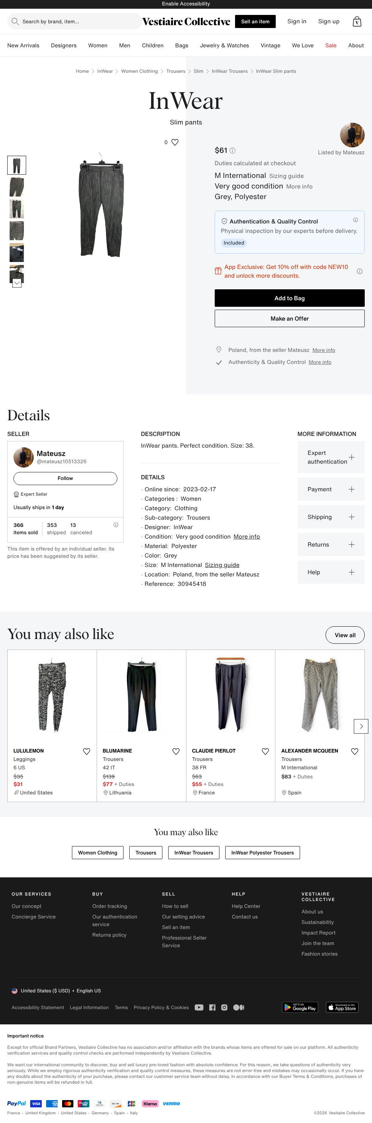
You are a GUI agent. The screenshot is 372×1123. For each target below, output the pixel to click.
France (13, 1113)
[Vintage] (286, 45)
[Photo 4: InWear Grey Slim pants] (16, 230)
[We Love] (320, 45)
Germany (100, 1113)
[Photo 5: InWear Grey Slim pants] (16, 252)
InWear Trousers (230, 71)
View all (345, 635)
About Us (360, 45)
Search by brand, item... (51, 21)
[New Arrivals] (45, 45)
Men (124, 45)
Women (98, 45)
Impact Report (319, 933)
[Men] (136, 45)
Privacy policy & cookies (161, 1007)
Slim (198, 71)
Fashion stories (319, 954)
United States (74, 1113)
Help (314, 572)
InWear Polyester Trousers (262, 853)
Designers (64, 45)
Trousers (176, 71)
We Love (303, 45)
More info (299, 186)
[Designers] (82, 45)
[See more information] (360, 271)
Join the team (318, 943)
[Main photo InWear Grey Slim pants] (16, 165)
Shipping (320, 516)
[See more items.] (16, 283)
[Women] (113, 45)
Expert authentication (327, 457)
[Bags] (194, 45)
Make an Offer (290, 318)
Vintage (270, 45)
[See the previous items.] (16, 155)
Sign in (297, 21)
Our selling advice (183, 917)
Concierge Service (34, 917)
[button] (357, 21)
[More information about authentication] (355, 219)
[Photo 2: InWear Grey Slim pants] (16, 187)
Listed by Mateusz (341, 152)
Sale (331, 45)
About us (312, 912)
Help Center (246, 906)
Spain (119, 1113)
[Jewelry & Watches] (255, 45)
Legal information (89, 1007)
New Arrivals (23, 45)
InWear (105, 71)
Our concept (26, 906)
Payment (320, 489)
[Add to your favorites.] (86, 751)
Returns (318, 544)
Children (153, 45)
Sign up (329, 21)
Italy (134, 1113)
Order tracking (109, 906)
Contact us (245, 917)
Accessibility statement (38, 1007)
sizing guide (286, 175)
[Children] (169, 45)
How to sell (175, 906)
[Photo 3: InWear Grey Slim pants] (16, 208)
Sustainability (318, 922)
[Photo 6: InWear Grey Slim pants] (16, 274)
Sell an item (255, 21)
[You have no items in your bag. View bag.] (357, 21)
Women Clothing (139, 71)
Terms (121, 1007)
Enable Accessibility (186, 4)
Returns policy (109, 935)
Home (82, 71)
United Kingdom (40, 1113)
